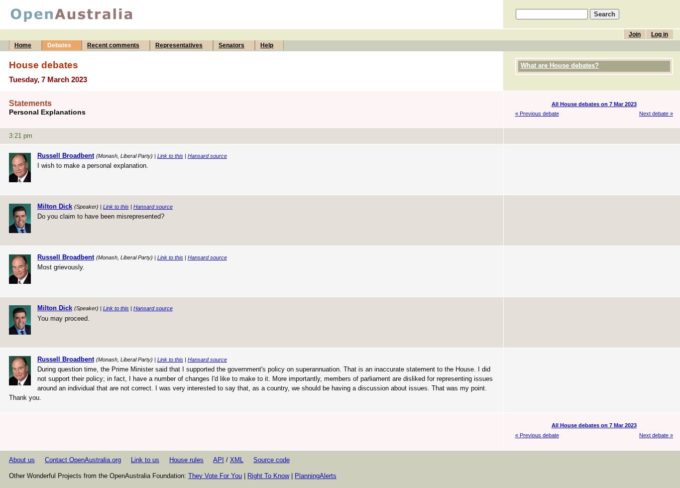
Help (266, 45)
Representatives (179, 45)
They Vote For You (215, 476)
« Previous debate (537, 114)
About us (22, 460)
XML (236, 460)
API (218, 460)
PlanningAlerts (316, 476)
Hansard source (207, 156)
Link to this (170, 156)
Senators (231, 45)
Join (635, 34)
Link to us (145, 460)
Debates (59, 45)
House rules (186, 460)
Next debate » (656, 114)
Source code (271, 460)
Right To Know (268, 476)
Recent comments (113, 45)
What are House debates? (560, 65)
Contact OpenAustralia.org (83, 460)
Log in (659, 34)
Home (22, 45)
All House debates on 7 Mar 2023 (594, 104)
